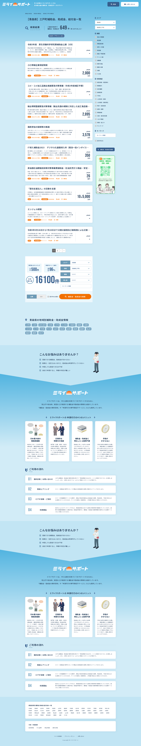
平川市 (49, 329)
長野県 (59, 710)
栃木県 (77, 708)
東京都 (100, 708)
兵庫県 (106, 710)
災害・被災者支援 (102, 116)
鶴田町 (34, 333)
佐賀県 (101, 713)
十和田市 (72, 325)
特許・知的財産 (101, 106)
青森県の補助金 (37, 13)
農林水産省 (55, 728)
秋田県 (53, 708)
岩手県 (42, 708)
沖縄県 (54, 715)
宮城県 (47, 708)
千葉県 (94, 708)
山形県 (59, 708)
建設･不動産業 (101, 54)
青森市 (28, 333)
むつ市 (36, 329)
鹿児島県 (48, 715)
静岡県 (71, 710)
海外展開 (99, 89)
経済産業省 (31, 728)
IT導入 (99, 96)
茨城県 (71, 708)
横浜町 (75, 329)
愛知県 (77, 710)
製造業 (99, 40)
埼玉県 (89, 708)
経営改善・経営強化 (102, 82)
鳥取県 (43, 713)
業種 (65, 274)
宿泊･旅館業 (100, 37)
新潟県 (30, 710)
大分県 (36, 715)
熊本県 (30, 715)
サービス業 (100, 57)
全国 (60, 715)
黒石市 (41, 333)
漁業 (98, 70)
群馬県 (83, 708)
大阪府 (100, 710)
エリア (65, 262)
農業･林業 (100, 67)
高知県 (90, 713)
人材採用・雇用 (101, 99)
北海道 (30, 708)
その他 (99, 74)
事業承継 (99, 112)
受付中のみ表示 (54, 296)
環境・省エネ (101, 122)
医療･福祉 (100, 64)
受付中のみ (100, 141)
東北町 (62, 329)
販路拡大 (99, 86)
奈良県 (30, 713)
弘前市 (56, 329)
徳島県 (72, 713)
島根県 (49, 713)
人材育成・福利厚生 (102, 102)
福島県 (65, 708)
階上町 (89, 329)
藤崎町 (82, 329)
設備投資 (99, 92)
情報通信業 (100, 44)
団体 (41, 296)
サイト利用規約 (58, 736)
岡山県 (54, 713)
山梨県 (53, 710)
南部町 (79, 325)
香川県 (78, 713)
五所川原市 (42, 325)
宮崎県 (42, 715)
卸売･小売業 (100, 47)
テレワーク (100, 126)
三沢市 (34, 325)
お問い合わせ (81, 736)
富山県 (36, 710)
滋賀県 (89, 710)
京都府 (94, 710)
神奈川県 (107, 708)
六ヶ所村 (64, 325)
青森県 (36, 708)
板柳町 (69, 329)
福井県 (47, 710)
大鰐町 (86, 325)
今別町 (50, 325)
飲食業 (99, 50)
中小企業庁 (39, 728)
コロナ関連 (100, 119)
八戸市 (57, 325)
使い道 (65, 280)
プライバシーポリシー (69, 736)
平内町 (42, 329)
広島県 (60, 713)
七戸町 (28, 325)
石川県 (42, 710)
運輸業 (99, 60)
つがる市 (28, 329)
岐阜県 (65, 710)
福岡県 (96, 713)
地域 (65, 268)
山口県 (66, 713)
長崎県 (107, 713)
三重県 (83, 710)
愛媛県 (84, 713)
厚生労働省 (47, 728)
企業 (31, 297)
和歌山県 (37, 713)
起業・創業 (100, 109)
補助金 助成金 (28, 13)
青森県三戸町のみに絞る (56, 36)
